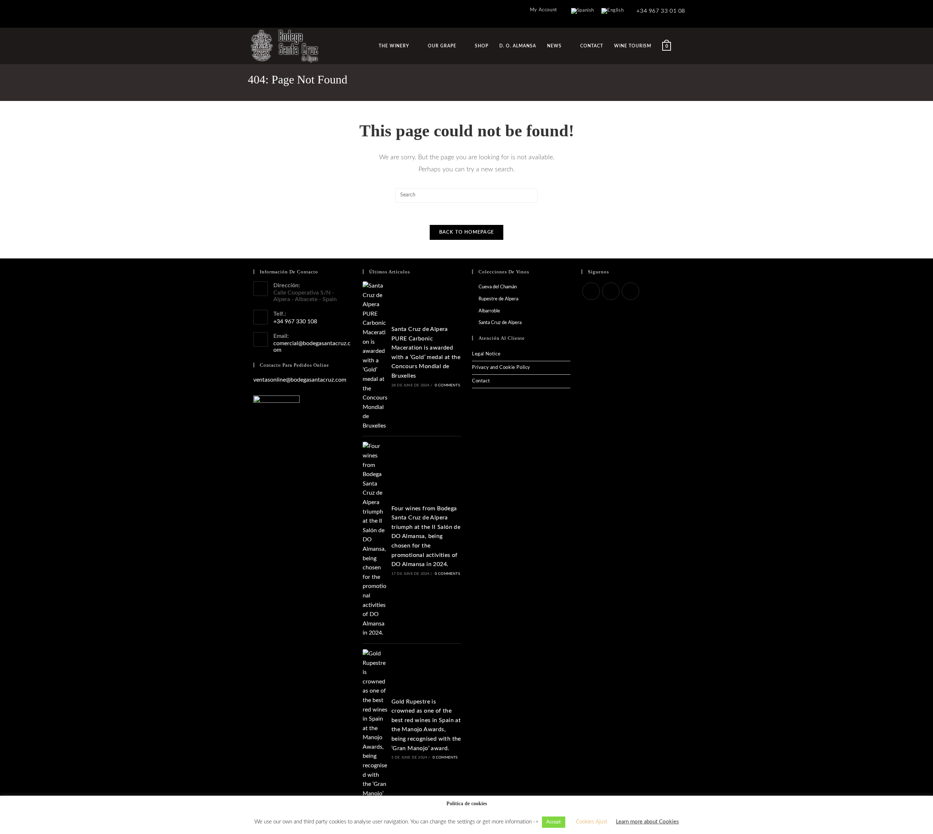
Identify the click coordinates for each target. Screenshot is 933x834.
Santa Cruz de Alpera (500, 322)
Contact (481, 381)
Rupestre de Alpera (498, 299)
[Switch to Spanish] (582, 11)
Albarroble (489, 311)
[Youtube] (630, 291)
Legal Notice (486, 354)
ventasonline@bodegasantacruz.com (299, 380)
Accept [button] (553, 822)
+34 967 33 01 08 (660, 11)
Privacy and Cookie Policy (501, 367)
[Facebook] (591, 291)
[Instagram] (611, 291)
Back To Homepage (466, 232)
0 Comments (447, 385)
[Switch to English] (612, 11)
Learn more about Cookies (647, 822)
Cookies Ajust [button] (591, 822)
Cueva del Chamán (498, 287)
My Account (543, 10)
